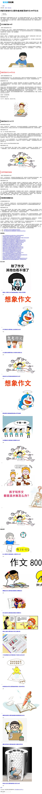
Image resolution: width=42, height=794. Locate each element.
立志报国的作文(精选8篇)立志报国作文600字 (11, 440)
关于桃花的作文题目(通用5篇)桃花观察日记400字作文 (13, 246)
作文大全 (9, 7)
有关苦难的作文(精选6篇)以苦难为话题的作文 (11, 238)
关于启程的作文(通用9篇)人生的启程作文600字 (12, 329)
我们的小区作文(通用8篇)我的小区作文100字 (11, 783)
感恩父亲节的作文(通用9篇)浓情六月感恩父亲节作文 (13, 744)
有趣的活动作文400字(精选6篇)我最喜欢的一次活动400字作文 (14, 259)
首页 (3, 5)
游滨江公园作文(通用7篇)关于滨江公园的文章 (11, 631)
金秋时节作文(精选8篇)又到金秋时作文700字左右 (12, 249)
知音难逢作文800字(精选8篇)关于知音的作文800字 (12, 243)
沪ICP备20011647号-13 (19, 789)
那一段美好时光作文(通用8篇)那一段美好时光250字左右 (14, 230)
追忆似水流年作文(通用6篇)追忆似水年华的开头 (12, 251)
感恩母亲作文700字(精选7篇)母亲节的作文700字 (12, 245)
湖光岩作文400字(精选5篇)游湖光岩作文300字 (11, 376)
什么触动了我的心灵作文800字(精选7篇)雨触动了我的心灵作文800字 (16, 237)
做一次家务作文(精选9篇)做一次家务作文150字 (12, 554)
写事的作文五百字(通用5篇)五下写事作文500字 (12, 236)
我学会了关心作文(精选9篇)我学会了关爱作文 (11, 257)
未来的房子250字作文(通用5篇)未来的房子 (12, 229)
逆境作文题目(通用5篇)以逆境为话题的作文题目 (12, 253)
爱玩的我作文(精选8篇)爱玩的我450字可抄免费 (12, 413)
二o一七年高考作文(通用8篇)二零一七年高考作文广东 (13, 252)
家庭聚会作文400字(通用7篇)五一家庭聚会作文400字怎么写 (14, 241)
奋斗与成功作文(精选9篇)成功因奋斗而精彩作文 (12, 612)
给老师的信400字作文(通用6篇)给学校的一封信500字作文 (14, 686)
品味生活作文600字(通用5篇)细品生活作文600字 (12, 250)
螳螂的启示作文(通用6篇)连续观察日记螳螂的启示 (12, 590)
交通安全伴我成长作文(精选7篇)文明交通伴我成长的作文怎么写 (15, 258)
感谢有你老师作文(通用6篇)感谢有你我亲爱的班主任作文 (14, 715)
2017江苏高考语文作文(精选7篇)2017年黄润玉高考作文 (13, 235)
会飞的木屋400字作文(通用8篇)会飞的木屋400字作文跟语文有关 (15, 254)
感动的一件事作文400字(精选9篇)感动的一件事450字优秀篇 (14, 292)
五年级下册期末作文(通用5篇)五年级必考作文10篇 (12, 244)
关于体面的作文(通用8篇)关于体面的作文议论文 (12, 255)
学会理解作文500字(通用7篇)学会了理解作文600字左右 (13, 242)
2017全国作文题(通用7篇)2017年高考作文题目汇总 (12, 352)
